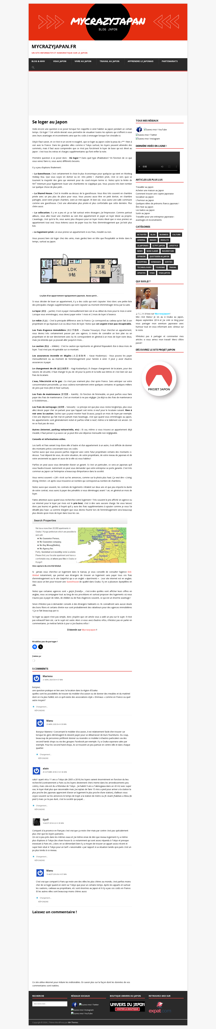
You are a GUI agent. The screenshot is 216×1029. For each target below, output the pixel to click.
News (140, 251)
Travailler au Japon (144, 187)
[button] (33, 68)
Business (164, 234)
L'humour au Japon (145, 200)
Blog (152, 234)
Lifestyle (173, 245)
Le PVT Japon (159, 245)
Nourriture (168, 251)
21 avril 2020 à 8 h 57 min (53, 680)
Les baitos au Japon (145, 210)
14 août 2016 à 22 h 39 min (53, 823)
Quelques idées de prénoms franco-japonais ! (157, 203)
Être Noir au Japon (144, 206)
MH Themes (73, 1022)
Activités (141, 234)
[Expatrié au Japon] (160, 1011)
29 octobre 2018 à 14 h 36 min (55, 772)
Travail (172, 267)
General (141, 240)
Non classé (152, 251)
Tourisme (160, 267)
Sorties (168, 262)
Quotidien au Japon (159, 256)
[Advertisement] (108, 93)
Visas (152, 273)
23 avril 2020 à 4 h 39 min (56, 724)
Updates (141, 273)
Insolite (164, 240)
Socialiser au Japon (145, 196)
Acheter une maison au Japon (150, 190)
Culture (176, 234)
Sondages (156, 262)
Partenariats (170, 61)
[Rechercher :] (49, 1003)
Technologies (144, 267)
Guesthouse (73, 581)
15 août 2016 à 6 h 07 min (56, 874)
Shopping (142, 262)
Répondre (40, 710)
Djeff (45, 819)
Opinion (141, 256)
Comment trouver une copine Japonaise (155, 193)
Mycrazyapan (89, 629)
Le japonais (142, 245)
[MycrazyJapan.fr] (108, 38)
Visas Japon (164, 273)
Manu (49, 720)
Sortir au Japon (143, 213)
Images (153, 240)
